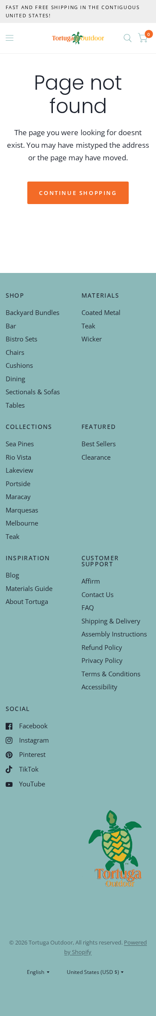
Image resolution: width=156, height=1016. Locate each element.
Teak (88, 325)
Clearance (95, 457)
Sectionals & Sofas (33, 391)
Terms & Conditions (110, 673)
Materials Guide (29, 588)
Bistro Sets (21, 338)
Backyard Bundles (32, 312)
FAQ (87, 607)
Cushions (19, 365)
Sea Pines (20, 443)
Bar (11, 325)
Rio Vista (18, 457)
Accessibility (99, 686)
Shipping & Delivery (110, 621)
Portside (18, 483)
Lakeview (19, 470)
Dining (15, 378)
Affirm (90, 581)
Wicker (91, 338)
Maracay (18, 496)
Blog (12, 575)
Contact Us (97, 594)
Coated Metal (100, 312)
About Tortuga (27, 601)
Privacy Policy (102, 660)
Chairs (15, 352)
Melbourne (22, 523)
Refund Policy (101, 647)
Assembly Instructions (114, 634)
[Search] (127, 38)
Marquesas (22, 510)
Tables (15, 405)
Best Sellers (98, 443)
